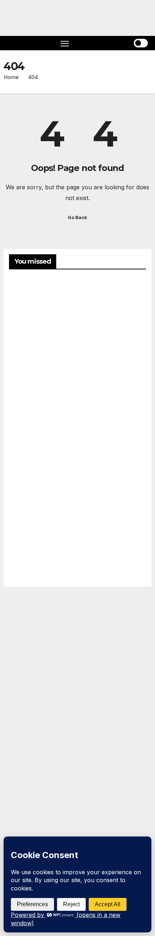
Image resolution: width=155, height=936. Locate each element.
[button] (112, 43)
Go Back (77, 217)
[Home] (14, 43)
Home (11, 77)
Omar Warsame (26, 314)
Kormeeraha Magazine (18, 702)
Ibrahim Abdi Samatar (26, 537)
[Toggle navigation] (65, 43)
